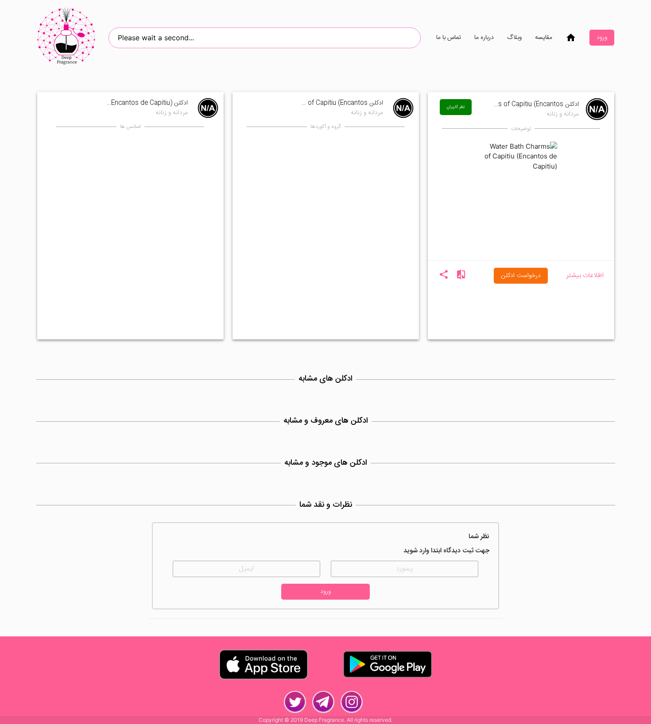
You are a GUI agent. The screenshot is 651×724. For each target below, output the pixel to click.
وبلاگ (514, 37)
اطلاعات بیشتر (585, 276)
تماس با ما (448, 37)
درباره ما (484, 37)
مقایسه (543, 37)
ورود (602, 37)
